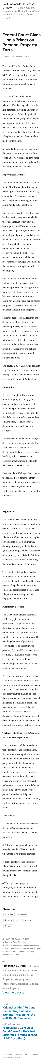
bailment (8, 945)
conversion (17, 945)
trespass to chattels (10, 955)
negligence (34, 945)
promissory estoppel (17, 948)
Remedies (22, 942)
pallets (5, 948)
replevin (30, 948)
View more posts (13, 992)
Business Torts (11, 942)
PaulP (7, 56)
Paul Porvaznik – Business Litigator (16, 1054)
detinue (26, 945)
